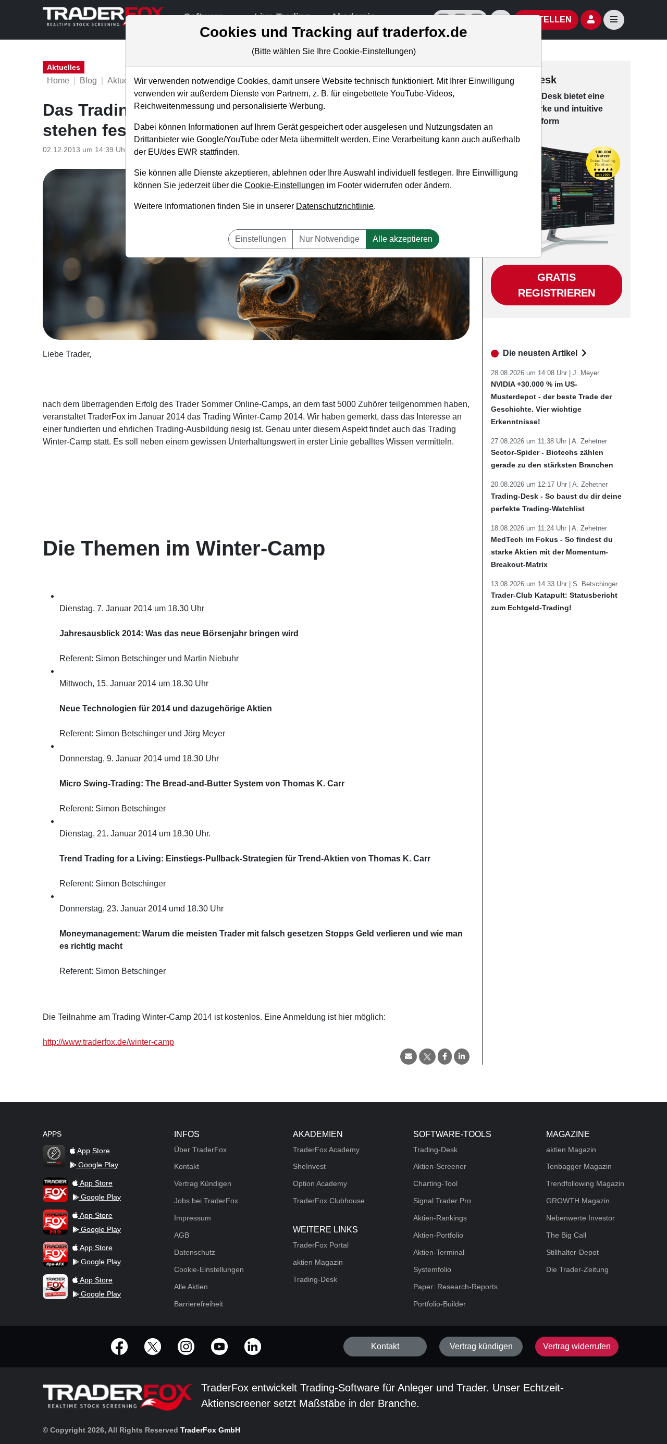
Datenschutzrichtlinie (335, 206)
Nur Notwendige (329, 239)
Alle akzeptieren (403, 239)
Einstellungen (260, 239)
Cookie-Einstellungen (284, 185)
